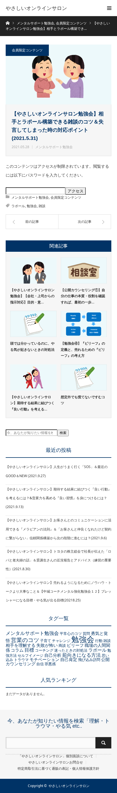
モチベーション (44, 659)
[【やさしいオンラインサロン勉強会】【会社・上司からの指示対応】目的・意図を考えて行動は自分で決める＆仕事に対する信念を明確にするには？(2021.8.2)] (33, 270)
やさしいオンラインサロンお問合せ (55, 762)
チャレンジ (61, 640)
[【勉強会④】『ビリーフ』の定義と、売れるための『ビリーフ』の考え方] (84, 324)
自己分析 (52, 655)
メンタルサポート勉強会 (54, 146)
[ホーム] (7, 22)
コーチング (44, 650)
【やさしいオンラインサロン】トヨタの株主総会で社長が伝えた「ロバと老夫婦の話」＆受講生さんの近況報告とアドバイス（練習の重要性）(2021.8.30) (58, 560)
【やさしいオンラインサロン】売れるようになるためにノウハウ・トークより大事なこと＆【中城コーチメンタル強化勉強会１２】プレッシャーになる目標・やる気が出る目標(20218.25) (58, 591)
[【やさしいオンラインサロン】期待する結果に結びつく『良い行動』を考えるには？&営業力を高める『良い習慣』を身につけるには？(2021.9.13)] (33, 377)
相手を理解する (20, 645)
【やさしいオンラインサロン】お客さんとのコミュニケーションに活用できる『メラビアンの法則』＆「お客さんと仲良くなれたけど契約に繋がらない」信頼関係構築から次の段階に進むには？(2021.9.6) (58, 529)
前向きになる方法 (81, 654)
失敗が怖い (47, 645)
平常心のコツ (71, 633)
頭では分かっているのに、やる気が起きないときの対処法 (32, 346)
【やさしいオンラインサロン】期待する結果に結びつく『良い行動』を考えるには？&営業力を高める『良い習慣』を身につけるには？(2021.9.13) (58, 498)
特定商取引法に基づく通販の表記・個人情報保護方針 (58, 768)
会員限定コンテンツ (27, 50)
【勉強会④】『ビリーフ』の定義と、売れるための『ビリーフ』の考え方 (83, 349)
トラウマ (21, 659)
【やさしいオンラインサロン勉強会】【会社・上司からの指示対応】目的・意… (32, 296)
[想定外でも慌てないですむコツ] (84, 377)
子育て (45, 640)
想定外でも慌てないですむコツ (83, 400)
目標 (29, 649)
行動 (99, 640)
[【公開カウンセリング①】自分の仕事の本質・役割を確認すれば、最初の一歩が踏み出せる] (84, 270)
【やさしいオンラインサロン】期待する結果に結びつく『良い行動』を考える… (32, 403)
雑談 (42, 206)
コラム (17, 650)
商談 (62, 645)
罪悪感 (50, 663)
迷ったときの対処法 (70, 650)
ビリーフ (75, 645)
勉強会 (32, 206)
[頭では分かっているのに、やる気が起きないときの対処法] (33, 324)
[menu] (109, 8)
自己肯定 (68, 659)
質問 (86, 633)
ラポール (18, 206)
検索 (63, 433)
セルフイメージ (30, 655)
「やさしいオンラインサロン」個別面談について (55, 756)
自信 (40, 663)
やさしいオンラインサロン (36, 8)
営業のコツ (25, 640)
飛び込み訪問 (89, 659)
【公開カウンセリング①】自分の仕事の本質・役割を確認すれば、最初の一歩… (83, 296)
